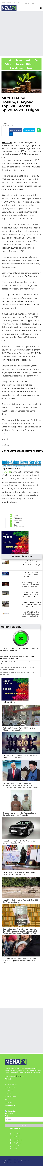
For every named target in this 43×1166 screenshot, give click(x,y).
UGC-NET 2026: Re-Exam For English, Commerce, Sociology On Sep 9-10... (31, 614)
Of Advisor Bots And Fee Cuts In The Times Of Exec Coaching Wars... (20, 757)
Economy (19, 64)
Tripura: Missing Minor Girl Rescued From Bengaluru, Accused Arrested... (19, 814)
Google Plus (18, 1140)
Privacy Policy (10, 1087)
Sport (28, 68)
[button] (33, 3)
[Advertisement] (21, 33)
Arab (28, 60)
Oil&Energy (33, 64)
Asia (36, 60)
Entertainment (13, 68)
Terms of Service (11, 1084)
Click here (19, 1076)
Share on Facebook (15, 130)
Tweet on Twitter (29, 130)
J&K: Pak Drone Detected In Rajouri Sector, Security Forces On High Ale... (31, 594)
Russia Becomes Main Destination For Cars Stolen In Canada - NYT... (19, 842)
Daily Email (17, 1143)
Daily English (11, 1111)
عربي (27, 3)
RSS (15, 1149)
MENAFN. (15, 1160)
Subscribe (24, 1125)
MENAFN (7, 142)
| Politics (7, 64)
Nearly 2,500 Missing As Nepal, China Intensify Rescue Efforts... (30, 574)
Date (5, 124)
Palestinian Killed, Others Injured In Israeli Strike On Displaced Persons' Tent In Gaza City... (19, 961)
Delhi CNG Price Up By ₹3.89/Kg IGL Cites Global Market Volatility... (19, 729)
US (7, 60)
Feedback (8, 1102)
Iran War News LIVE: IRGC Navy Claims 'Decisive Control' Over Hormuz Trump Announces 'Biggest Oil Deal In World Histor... (21, 785)
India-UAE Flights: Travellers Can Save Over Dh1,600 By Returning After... (32, 604)
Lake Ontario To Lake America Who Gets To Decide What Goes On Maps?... (20, 873)
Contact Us (9, 1090)
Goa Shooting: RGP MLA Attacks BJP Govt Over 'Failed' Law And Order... (31, 585)
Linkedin (17, 1146)
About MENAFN (10, 1096)
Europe (18, 60)
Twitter (16, 1137)
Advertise (8, 1093)
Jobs (6, 1099)
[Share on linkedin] (11, 134)
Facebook (17, 1134)
